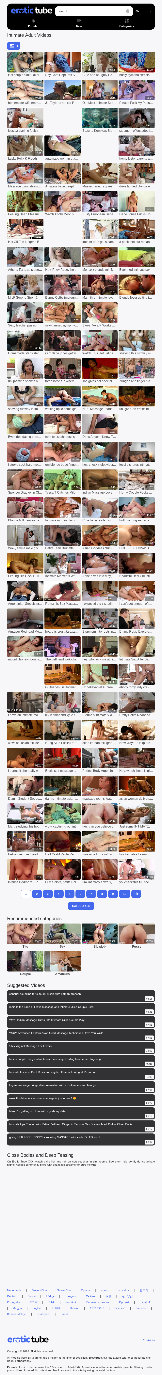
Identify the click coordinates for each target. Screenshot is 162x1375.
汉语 (108, 1296)
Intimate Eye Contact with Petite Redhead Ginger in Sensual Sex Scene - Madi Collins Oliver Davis (70, 1124)
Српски (85, 1290)
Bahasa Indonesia (97, 1302)
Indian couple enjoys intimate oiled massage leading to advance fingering (55, 1059)
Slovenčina (64, 1290)
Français (70, 1296)
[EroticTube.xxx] (32, 11)
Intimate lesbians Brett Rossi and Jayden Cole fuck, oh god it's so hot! (52, 1072)
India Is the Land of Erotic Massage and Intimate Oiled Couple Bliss (51, 1006)
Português (13, 1302)
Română (70, 1302)
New (79, 26)
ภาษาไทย (124, 1290)
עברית (34, 1302)
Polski (51, 1302)
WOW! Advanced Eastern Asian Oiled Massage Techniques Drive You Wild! (56, 1033)
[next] (136, 894)
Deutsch (12, 1296)
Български (43, 1314)
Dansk (64, 1314)
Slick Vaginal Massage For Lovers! (30, 1046)
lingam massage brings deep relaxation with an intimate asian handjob (53, 1085)
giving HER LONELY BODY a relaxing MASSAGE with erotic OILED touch (55, 1137)
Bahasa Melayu (16, 1314)
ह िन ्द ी (97, 1308)
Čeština (90, 1296)
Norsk (104, 1290)
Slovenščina (39, 1290)
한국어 (144, 1290)
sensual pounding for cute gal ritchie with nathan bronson (45, 993)
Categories (126, 26)
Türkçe (50, 1296)
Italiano (74, 1308)
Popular (33, 26)
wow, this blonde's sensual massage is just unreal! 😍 (42, 1098)
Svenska (141, 1308)
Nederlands (14, 1290)
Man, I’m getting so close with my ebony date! (37, 1111)
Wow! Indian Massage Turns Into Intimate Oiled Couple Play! (47, 1019)
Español (145, 1302)
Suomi (32, 1296)
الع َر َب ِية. (128, 1296)
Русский (124, 1302)
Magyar (17, 1308)
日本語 (56, 1308)
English (36, 1308)
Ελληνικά (119, 1308)
